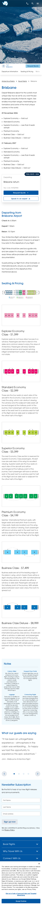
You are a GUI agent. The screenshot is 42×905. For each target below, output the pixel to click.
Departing (8, 177)
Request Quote (32, 66)
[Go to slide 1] (14, 773)
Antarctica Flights (8, 81)
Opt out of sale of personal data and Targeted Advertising (21, 894)
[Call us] (27, 3)
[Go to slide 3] (23, 773)
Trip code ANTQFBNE (11, 188)
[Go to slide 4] (28, 773)
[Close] (39, 863)
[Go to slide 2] (19, 773)
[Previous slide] (4, 773)
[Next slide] (37, 773)
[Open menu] (37, 3)
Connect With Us (11, 858)
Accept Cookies (21, 901)
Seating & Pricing (27, 71)
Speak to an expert (19, 199)
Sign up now (10, 822)
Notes (38, 71)
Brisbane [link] (34, 81)
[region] (21, 883)
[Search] (32, 3)
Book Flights (22, 81)
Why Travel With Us (12, 851)
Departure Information (10, 71)
